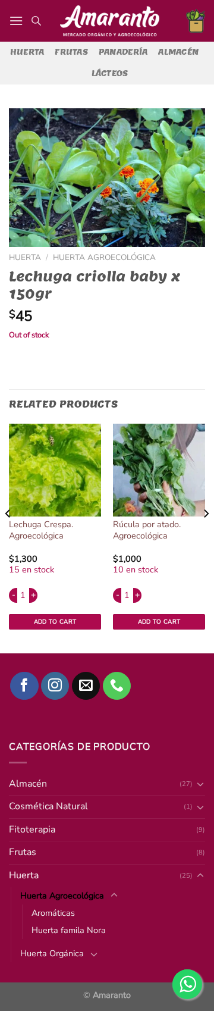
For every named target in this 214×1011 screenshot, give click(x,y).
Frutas (71, 52)
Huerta (27, 52)
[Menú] (16, 20)
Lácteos (110, 73)
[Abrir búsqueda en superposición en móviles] (36, 20)
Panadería (123, 52)
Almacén (178, 52)
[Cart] (195, 21)
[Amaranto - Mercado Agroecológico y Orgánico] (109, 21)
